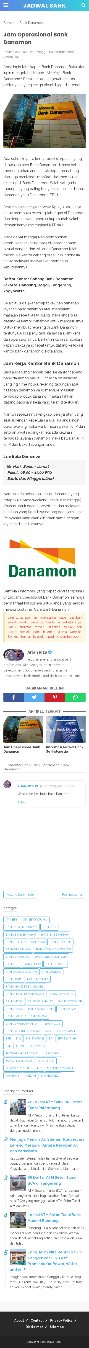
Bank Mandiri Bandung (24, 986)
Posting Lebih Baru (20, 894)
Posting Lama (72, 894)
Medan (30, 1075)
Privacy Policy (61, 1320)
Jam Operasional (19, 1060)
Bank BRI (38, 942)
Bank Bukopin (60, 942)
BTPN (20, 1046)
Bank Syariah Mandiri (22, 1023)
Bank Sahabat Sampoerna (26, 1016)
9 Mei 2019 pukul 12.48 (57, 786)
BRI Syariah (67, 1038)
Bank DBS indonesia (51, 956)
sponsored (50, 1075)
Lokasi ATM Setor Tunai (23, 1068)
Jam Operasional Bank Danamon (21, 749)
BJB (8, 1038)
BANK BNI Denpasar (20, 934)
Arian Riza (26, 786)
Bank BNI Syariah (54, 934)
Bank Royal (67, 1009)
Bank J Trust (55, 964)
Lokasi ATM (46, 1060)
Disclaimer (34, 1327)
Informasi (37, 1046)
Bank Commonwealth (53, 949)
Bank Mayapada (61, 994)
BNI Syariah (35, 1038)
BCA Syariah (65, 1031)
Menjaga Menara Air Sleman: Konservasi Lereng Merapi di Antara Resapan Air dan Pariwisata (47, 1145)
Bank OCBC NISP (70, 1001)
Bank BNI (49, 927)
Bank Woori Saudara (22, 1031)
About (19, 1320)
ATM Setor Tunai (34, 919)
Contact (37, 1320)
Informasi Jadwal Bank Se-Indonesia (64, 749)
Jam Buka (51, 1053)
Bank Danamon (17, 956)
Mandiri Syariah (60, 1068)
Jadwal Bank (44, 6)
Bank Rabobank (41, 1009)
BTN (8, 1046)
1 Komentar (11, 56)
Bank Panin (14, 1009)
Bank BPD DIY (15, 942)
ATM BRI (11, 919)
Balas (21, 802)
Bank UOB (52, 1023)
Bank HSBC (32, 964)
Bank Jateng (51, 971)
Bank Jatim (13, 979)
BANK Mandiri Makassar (24, 994)
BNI (18, 1038)
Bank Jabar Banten (21, 971)
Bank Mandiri (38, 979)
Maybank (12, 1075)
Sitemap (57, 1327)
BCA (48, 1031)
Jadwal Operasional (22, 1053)
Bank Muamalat (40, 1001)
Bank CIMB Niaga (18, 949)
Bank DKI (12, 964)
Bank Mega (14, 1001)
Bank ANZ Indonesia (21, 927)
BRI (51, 1038)
